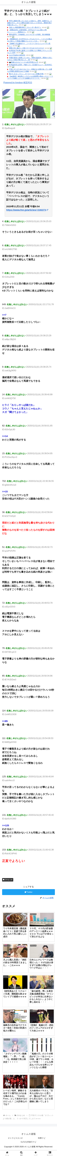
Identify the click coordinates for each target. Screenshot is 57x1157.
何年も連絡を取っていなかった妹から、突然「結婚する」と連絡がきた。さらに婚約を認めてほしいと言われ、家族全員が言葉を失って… (29, 23)
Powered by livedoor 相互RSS (17, 82)
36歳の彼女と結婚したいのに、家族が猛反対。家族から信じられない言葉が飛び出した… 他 (29, 59)
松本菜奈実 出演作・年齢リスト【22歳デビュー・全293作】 (30, 65)
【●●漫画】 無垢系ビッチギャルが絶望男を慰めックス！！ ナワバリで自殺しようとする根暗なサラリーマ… (30, 77)
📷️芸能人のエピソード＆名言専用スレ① (23, 62)
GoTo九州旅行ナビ (28, 1142)
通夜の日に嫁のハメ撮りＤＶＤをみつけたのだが (26, 48)
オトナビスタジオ (15, 1138)
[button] (51, 585)
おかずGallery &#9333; (17, 55)
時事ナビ (41, 1138)
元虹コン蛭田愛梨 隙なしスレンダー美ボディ (25, 27)
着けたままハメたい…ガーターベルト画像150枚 (26, 74)
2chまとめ (8, 880)
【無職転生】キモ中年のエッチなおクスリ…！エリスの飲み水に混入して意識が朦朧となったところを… (29, 40)
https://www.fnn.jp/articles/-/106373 (26, 210)
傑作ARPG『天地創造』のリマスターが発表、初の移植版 (29, 34)
